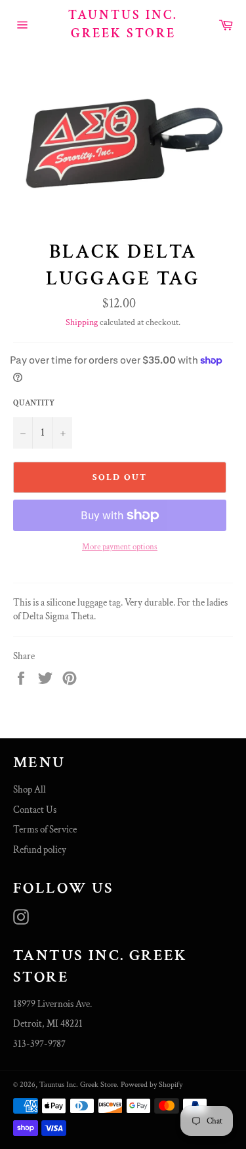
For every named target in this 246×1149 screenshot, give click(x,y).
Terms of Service (45, 829)
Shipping (82, 322)
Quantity (33, 403)
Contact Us (34, 810)
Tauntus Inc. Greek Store (123, 24)
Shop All (29, 789)
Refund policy (39, 850)
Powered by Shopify (151, 1084)
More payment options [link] (119, 547)
